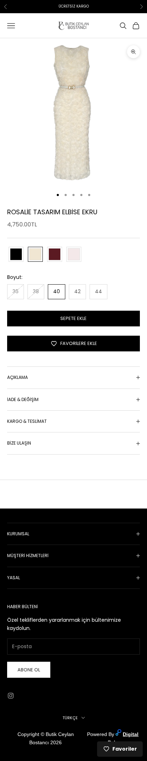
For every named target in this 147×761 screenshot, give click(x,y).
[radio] (15, 254)
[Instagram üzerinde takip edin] (10, 695)
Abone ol (28, 669)
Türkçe (70, 718)
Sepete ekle (73, 318)
